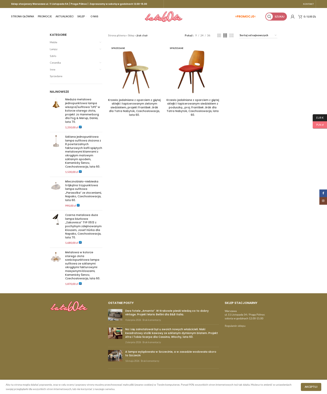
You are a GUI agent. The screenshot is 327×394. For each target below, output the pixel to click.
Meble (53, 42)
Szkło (53, 56)
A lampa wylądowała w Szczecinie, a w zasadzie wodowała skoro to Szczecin (170, 353)
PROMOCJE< (246, 16)
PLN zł (318, 124)
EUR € (318, 117)
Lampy (53, 49)
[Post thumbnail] (115, 315)
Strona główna (117, 35)
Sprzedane (56, 76)
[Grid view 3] (225, 35)
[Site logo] (164, 16)
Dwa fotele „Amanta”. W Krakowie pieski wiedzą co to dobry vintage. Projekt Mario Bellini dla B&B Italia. (167, 312)
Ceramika (55, 62)
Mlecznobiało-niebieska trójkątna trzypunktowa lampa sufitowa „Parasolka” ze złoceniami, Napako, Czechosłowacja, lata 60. (83, 191)
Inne (52, 69)
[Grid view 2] (219, 35)
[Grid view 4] (231, 35)
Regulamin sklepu (235, 325)
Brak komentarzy (152, 320)
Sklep (131, 35)
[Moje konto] (292, 16)
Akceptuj (311, 386)
